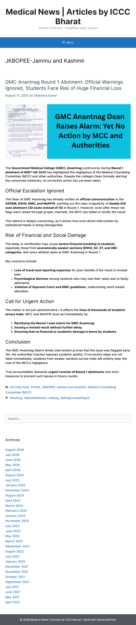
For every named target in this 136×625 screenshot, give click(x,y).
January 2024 (15, 516)
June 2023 (13, 531)
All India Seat (19, 387)
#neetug (16, 398)
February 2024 (16, 510)
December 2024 (17, 490)
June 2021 (12, 592)
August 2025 (14, 475)
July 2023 (12, 526)
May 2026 (12, 465)
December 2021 (16, 566)
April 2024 (12, 500)
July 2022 (12, 556)
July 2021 (12, 587)
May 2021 (12, 597)
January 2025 (15, 485)
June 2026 (13, 460)
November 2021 (16, 571)
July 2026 (12, 455)
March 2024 (14, 505)
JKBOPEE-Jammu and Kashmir (64, 387)
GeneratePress (106, 619)
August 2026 (14, 449)
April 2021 (12, 602)
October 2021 (15, 577)
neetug (53, 398)
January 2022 (15, 561)
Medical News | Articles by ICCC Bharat (68, 16)
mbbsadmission (35, 398)
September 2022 (17, 546)
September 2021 (17, 582)
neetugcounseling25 (75, 398)
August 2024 (14, 495)
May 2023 (12, 536)
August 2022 (14, 551)
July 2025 (12, 480)
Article (35, 387)
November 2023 (17, 521)
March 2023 (14, 541)
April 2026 (12, 470)
